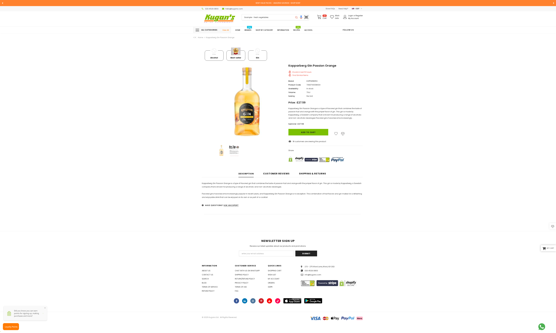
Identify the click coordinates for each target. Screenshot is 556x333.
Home (200, 37)
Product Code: (294, 85)
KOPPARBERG (312, 81)
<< (194, 37)
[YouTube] (269, 300)
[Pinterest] (261, 300)
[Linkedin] (244, 300)
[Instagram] (253, 300)
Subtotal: (292, 124)
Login (350, 15)
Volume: (292, 92)
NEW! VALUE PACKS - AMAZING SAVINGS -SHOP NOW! (278, 3)
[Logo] (219, 19)
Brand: (291, 81)
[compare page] (552, 226)
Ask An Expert (231, 205)
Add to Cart (308, 132)
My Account (353, 18)
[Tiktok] (277, 300)
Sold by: (291, 96)
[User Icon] (345, 17)
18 (293, 141)
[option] (278, 3)
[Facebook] (236, 300)
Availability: (293, 88)
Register (359, 15)
